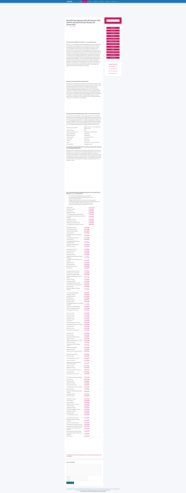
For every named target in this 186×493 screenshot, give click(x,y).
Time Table (90, 1)
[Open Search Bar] (118, 1)
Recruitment (101, 1)
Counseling (113, 35)
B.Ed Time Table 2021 (113, 68)
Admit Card (95, 1)
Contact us (82, 491)
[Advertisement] (93, 9)
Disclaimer (96, 491)
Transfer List (113, 57)
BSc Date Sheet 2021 (113, 73)
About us (86, 491)
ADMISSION (113, 27)
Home (81, 1)
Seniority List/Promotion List (113, 52)
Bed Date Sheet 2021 (113, 66)
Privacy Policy (90, 491)
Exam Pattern (113, 1)
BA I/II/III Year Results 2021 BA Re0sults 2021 (76, 454)
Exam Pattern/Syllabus (113, 44)
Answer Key (107, 1)
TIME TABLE (113, 54)
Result (85, 1)
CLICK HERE (91, 209)
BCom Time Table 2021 (113, 71)
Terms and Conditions (102, 491)
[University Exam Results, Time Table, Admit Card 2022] (69, 1)
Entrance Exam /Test (113, 41)
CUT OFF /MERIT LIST (113, 38)
